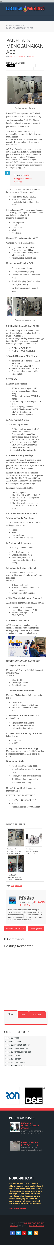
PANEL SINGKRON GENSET (18, 1045)
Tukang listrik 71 (17, 56)
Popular (37, 1014)
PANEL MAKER (13, 1038)
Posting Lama (36, 928)
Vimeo (30, 1233)
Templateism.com (36, 1225)
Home (9, 25)
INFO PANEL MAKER (17, 1208)
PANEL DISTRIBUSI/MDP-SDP (19, 1052)
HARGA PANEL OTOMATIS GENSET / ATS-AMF (30, 1125)
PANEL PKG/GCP (14, 1059)
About (11, 1014)
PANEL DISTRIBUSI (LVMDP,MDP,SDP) (29, 1143)
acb (12, 885)
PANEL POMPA (13, 1055)
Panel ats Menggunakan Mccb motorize (23, 178)
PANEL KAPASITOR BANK (17, 1048)
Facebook (12, 1233)
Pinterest (24, 1233)
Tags (23, 1014)
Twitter (18, 1233)
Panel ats (19, 25)
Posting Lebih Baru (15, 928)
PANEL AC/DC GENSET (16, 1062)
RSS (36, 1233)
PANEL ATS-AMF (14, 1041)
